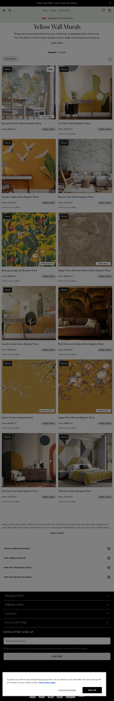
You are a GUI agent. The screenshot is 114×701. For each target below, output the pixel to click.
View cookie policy (47, 682)
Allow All (92, 690)
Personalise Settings (67, 690)
